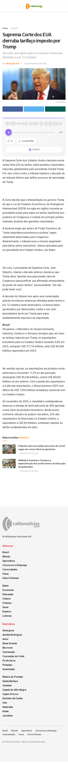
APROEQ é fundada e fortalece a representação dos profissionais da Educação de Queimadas (42, 463)
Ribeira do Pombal (12, 677)
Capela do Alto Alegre (14, 689)
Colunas (7, 603)
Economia (8, 590)
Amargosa (8, 630)
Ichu (4, 702)
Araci (5, 639)
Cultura (6, 598)
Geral (5, 607)
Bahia (5, 585)
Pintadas (7, 665)
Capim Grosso (10, 694)
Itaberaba (7, 707)
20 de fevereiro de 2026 (35, 63)
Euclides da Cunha (12, 698)
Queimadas (8, 669)
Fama (5, 573)
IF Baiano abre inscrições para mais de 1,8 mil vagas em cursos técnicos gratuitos (41, 447)
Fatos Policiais (10, 578)
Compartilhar (28, 141)
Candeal (7, 685)
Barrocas (7, 647)
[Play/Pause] (8, 132)
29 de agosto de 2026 (28, 453)
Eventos (6, 611)
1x (12, 141)
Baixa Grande (9, 643)
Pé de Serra (8, 660)
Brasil (5, 552)
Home (5, 28)
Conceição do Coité (13, 656)
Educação (7, 594)
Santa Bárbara (10, 681)
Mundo (14, 28)
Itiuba (5, 711)
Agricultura (8, 561)
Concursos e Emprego (14, 565)
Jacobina (7, 715)
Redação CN (12, 63)
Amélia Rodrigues (12, 634)
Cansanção (8, 652)
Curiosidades (9, 569)
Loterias (7, 616)
